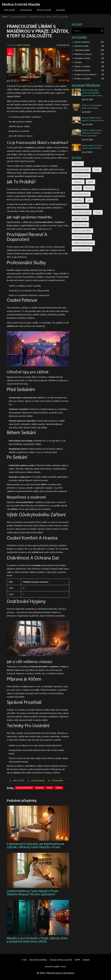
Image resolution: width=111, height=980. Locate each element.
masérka (39, 788)
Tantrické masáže (89, 50)
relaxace (48, 89)
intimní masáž (80, 206)
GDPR (77, 960)
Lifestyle (89, 62)
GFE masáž (60, 10)
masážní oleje (80, 224)
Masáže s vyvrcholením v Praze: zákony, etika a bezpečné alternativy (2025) (37, 939)
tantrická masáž (81, 169)
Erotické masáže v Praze (55, 966)
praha (90, 181)
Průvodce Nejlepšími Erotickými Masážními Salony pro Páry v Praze (92, 93)
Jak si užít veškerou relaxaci (21, 136)
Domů (4, 17)
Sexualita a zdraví (89, 58)
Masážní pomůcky (89, 70)
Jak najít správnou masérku (20, 121)
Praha (49, 788)
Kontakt (86, 960)
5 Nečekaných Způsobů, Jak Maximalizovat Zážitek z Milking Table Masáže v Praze (35, 845)
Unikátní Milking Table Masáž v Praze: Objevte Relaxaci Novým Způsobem (32, 892)
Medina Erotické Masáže (21, 4)
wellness (78, 181)
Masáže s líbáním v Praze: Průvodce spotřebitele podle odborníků (92, 133)
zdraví (98, 212)
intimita (89, 188)
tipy (89, 200)
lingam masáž (80, 218)
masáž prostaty (81, 194)
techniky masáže (82, 236)
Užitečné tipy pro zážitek (19, 126)
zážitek (59, 788)
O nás (24, 960)
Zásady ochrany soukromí (61, 960)
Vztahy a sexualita (89, 66)
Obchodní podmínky (38, 960)
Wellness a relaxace (89, 54)
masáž (77, 188)
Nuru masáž (9, 10)
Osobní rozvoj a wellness (89, 74)
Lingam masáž (26, 10)
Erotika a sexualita (89, 78)
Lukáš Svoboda (23, 45)
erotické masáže (82, 212)
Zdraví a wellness (89, 42)
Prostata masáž (44, 10)
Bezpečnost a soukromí (19, 131)
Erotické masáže (89, 46)
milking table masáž (83, 242)
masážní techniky (82, 249)
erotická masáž (81, 175)
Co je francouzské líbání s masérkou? (25, 117)
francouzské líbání (24, 788)
